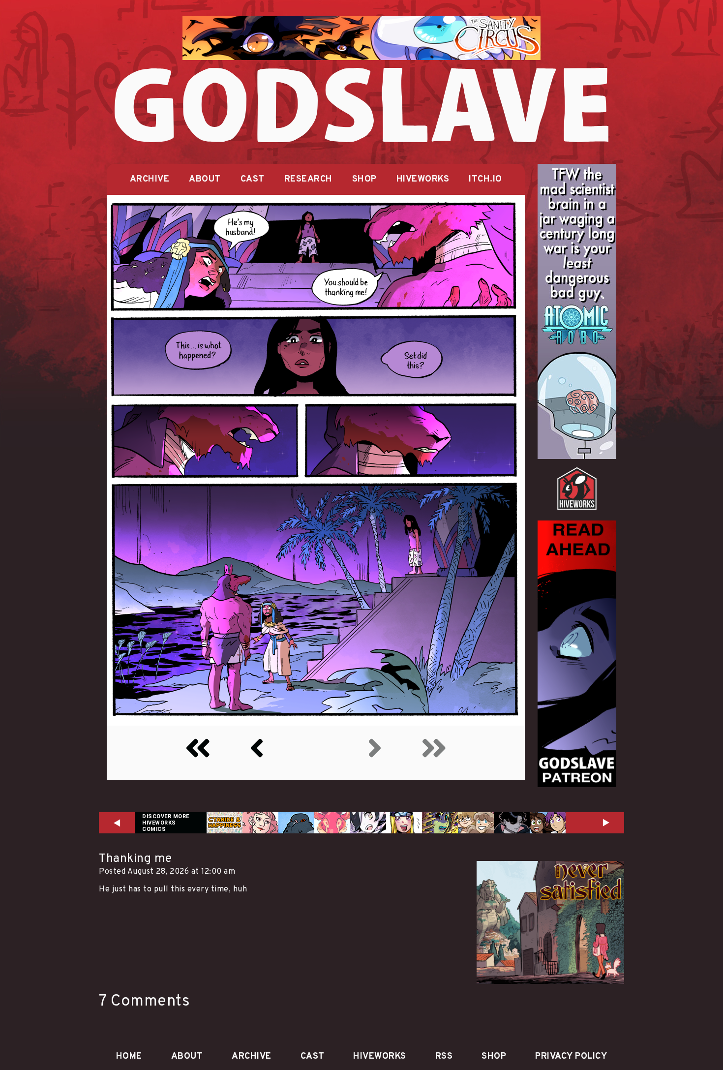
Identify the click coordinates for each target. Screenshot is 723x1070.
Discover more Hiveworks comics (165, 822)
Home (129, 1056)
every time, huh (217, 889)
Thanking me (135, 859)
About (205, 179)
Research (308, 179)
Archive (150, 179)
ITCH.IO (485, 179)
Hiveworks (423, 179)
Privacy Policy (571, 1056)
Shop (364, 179)
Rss (444, 1056)
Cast (253, 179)
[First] (197, 754)
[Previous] (256, 754)
